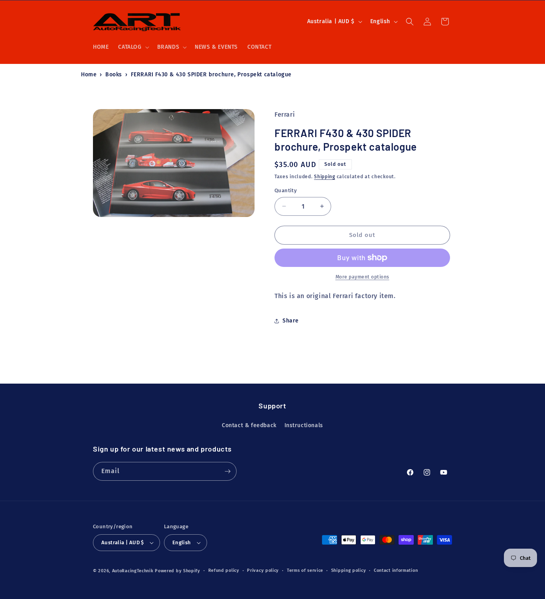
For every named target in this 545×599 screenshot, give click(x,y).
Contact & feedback (249, 425)
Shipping (324, 176)
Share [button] (290, 320)
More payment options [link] (362, 277)
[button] (132, 47)
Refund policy (223, 570)
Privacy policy (263, 570)
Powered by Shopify (177, 570)
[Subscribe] (227, 471)
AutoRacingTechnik (133, 570)
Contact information (396, 570)
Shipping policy (348, 570)
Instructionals (303, 425)
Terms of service (305, 570)
